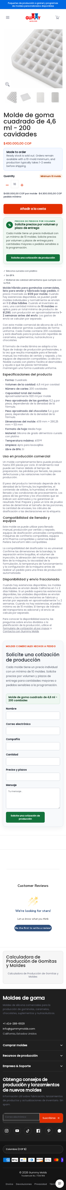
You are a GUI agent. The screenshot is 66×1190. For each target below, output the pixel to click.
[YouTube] (17, 1131)
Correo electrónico (18, 724)
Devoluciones (24, 1184)
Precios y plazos (16, 769)
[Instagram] (6, 1131)
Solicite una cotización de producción (33, 257)
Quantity (9, 176)
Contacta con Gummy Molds (21, 631)
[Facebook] (38, 1131)
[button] (57, 17)
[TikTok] (28, 1131)
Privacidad (40, 1184)
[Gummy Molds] (33, 17)
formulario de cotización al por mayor (26, 628)
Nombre (11, 708)
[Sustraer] (7, 185)
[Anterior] (6, 59)
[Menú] (7, 17)
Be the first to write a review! (33, 928)
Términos (55, 1184)
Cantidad (12, 754)
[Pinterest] (49, 1131)
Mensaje (11, 785)
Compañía (13, 739)
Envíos (9, 1184)
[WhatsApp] (59, 1131)
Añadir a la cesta (33, 209)
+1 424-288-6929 (14, 1023)
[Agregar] (22, 185)
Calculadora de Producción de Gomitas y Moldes (33, 975)
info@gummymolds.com (19, 1028)
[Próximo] (60, 59)
